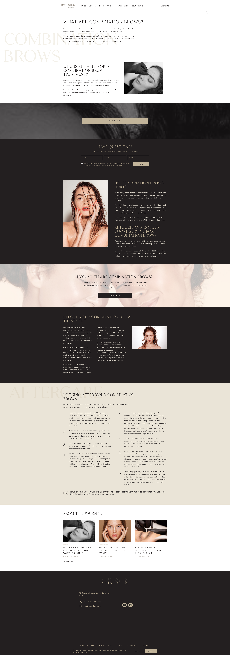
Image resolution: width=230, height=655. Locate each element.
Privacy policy (119, 165)
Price (83, 6)
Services (84, 645)
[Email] (81, 606)
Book (101, 6)
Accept (151, 651)
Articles (110, 6)
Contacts (165, 6)
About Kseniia (137, 6)
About (102, 645)
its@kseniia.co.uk (92, 606)
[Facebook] (130, 605)
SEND (141, 164)
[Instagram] (124, 605)
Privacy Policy (82, 652)
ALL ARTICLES (68, 561)
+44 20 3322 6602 (92, 602)
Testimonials (122, 6)
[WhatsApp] (81, 602)
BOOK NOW (115, 121)
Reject (138, 651)
